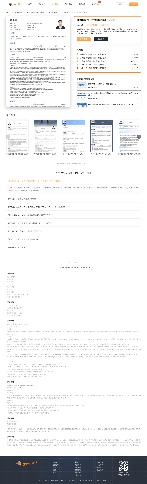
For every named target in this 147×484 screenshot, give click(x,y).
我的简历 (77, 465)
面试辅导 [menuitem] (81, 4)
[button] (73, 181)
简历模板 (77, 468)
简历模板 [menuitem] (55, 4)
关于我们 (99, 468)
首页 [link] (8, 12)
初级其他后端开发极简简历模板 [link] (75, 12)
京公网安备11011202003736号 (95, 480)
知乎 (54, 473)
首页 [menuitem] (30, 4)
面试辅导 (77, 473)
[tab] (73, 181)
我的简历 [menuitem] (41, 4)
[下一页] (139, 137)
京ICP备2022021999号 (73, 480)
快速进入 (77, 462)
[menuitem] (96, 3)
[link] (18, 12)
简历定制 (77, 470)
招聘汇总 (77, 475)
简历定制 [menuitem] (68, 4)
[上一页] (8, 137)
